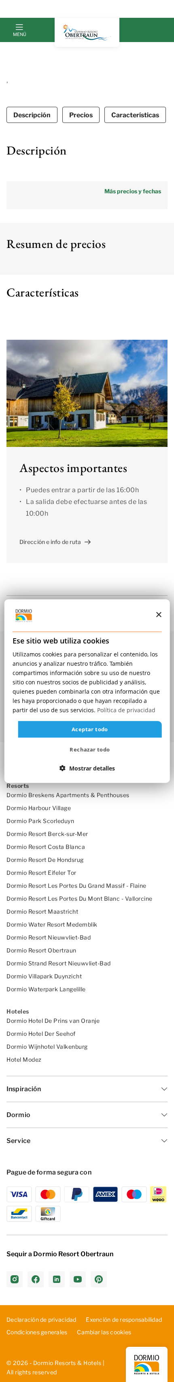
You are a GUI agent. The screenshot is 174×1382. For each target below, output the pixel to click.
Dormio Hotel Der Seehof (41, 1033)
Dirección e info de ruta (50, 541)
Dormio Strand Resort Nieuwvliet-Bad (58, 963)
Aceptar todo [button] (90, 728)
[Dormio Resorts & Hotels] (87, 32)
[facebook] (36, 1279)
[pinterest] (99, 1279)
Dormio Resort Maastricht (42, 911)
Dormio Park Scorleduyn (40, 820)
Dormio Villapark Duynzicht (44, 976)
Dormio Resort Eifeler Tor (41, 872)
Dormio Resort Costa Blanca (45, 846)
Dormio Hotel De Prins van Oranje (53, 1020)
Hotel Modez (24, 1059)
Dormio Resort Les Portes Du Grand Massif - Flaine (76, 885)
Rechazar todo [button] (90, 749)
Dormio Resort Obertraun (41, 950)
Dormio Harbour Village (38, 807)
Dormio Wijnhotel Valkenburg (47, 1046)
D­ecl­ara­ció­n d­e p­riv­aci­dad (41, 1319)
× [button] (158, 615)
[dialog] (87, 691)
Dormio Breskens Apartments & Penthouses (67, 795)
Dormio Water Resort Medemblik (52, 924)
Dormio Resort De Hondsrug (45, 859)
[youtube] (78, 1279)
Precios (81, 115)
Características (135, 115)
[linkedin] (57, 1279)
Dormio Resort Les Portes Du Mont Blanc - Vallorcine (79, 898)
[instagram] (14, 1279)
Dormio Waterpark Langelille (46, 989)
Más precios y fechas (132, 191)
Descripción (32, 115)
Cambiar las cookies (104, 1332)
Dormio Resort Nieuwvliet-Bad (48, 937)
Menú (19, 34)
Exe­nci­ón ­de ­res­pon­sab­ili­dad (124, 1319)
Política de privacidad (126, 710)
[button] (87, 768)
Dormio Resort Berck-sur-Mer (47, 833)
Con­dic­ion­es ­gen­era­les (36, 1332)
